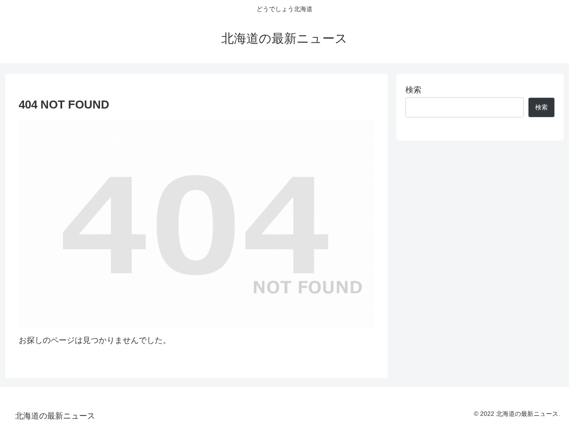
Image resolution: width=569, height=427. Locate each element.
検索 (413, 89)
